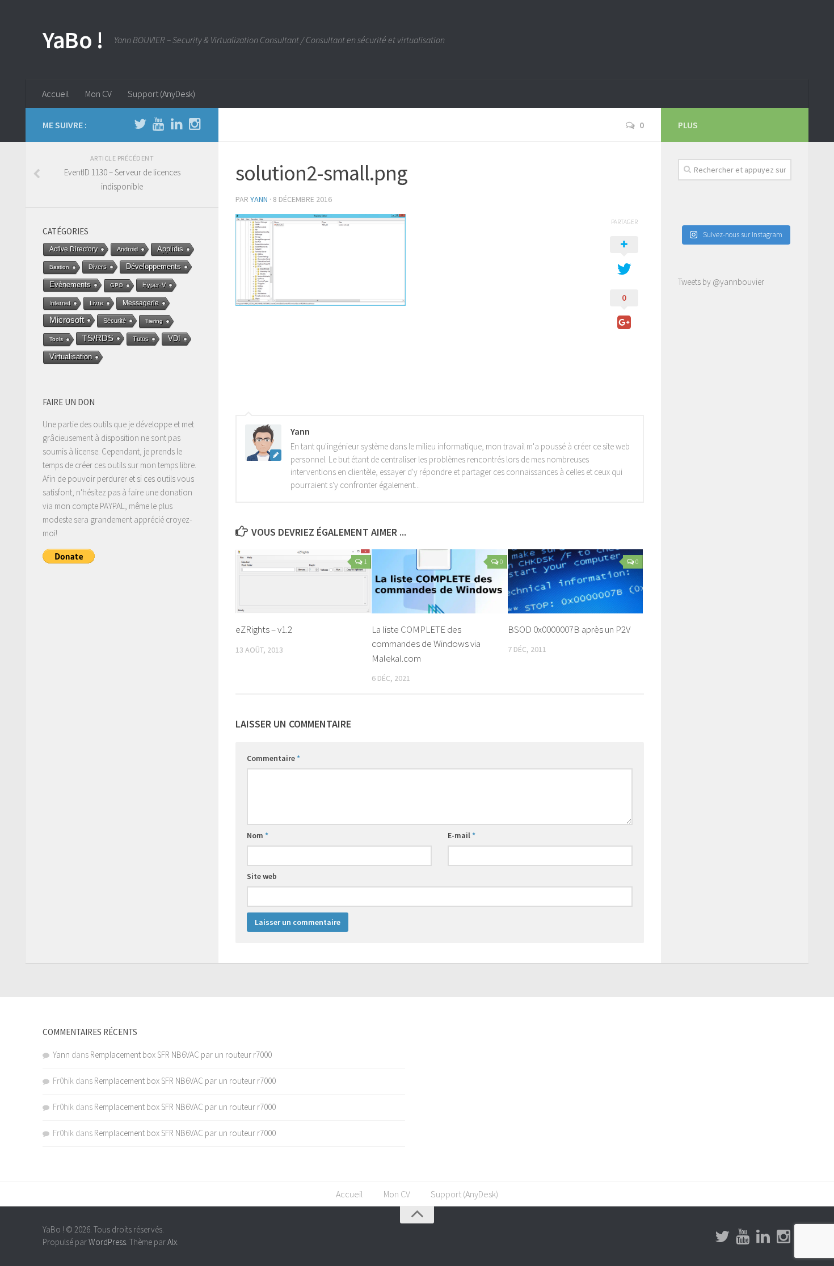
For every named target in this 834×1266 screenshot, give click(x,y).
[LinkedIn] (176, 124)
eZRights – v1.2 (263, 629)
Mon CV (98, 93)
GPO (116, 285)
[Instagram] (194, 124)
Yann (259, 199)
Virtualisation (70, 356)
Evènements (70, 285)
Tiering (154, 321)
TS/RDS (97, 338)
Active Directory (73, 249)
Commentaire (273, 758)
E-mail (461, 835)
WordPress (107, 1241)
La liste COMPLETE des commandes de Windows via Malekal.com (426, 643)
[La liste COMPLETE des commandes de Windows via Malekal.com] (439, 581)
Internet (59, 303)
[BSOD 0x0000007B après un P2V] (575, 581)
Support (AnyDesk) (161, 93)
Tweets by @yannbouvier (721, 281)
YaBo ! (73, 39)
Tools (56, 339)
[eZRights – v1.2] (303, 581)
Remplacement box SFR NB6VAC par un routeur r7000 (181, 1054)
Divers (98, 266)
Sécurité (114, 320)
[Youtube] (158, 124)
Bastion (59, 267)
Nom (257, 835)
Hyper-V (154, 284)
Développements (153, 266)
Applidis (170, 249)
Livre (96, 303)
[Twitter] (140, 124)
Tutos (141, 338)
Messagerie (141, 303)
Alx (172, 1241)
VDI (174, 338)
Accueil (55, 93)
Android (127, 249)
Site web (262, 876)
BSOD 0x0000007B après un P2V (569, 629)
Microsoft (66, 320)
